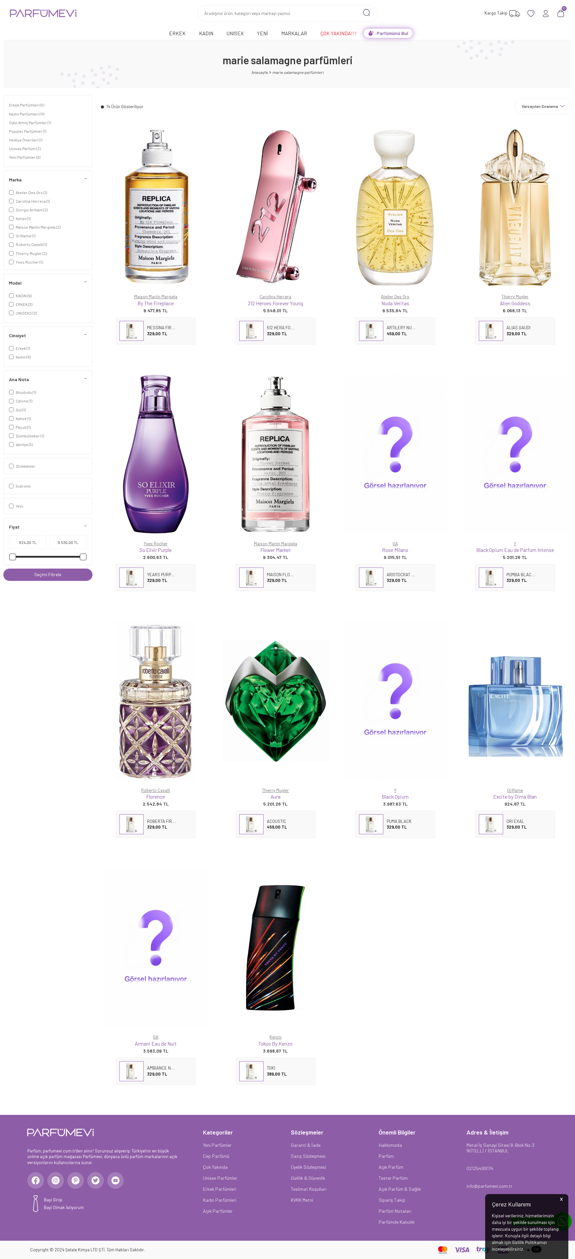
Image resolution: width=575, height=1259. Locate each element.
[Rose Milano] (395, 454)
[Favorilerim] (531, 13)
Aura (276, 796)
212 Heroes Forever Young (275, 303)
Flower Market (275, 550)
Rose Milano (395, 550)
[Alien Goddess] (515, 207)
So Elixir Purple (155, 550)
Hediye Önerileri (25, 139)
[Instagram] (55, 1180)
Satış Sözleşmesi (308, 1156)
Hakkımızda (390, 1145)
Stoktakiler (25, 466)
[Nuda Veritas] (395, 207)
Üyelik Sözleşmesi (308, 1167)
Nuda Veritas (395, 303)
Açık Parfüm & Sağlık (400, 1189)
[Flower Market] (275, 454)
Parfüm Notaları (395, 1211)
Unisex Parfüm (25, 148)
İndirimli (23, 486)
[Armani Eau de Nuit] (155, 948)
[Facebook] (35, 1180)
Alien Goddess (515, 303)
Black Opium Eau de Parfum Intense (515, 550)
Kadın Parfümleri (26, 114)
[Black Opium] (395, 701)
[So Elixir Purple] (155, 454)
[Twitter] (95, 1180)
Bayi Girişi (53, 1199)
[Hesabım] (546, 13)
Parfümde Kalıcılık (397, 1222)
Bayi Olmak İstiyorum (64, 1207)
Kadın (206, 33)
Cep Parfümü (216, 1156)
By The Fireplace (155, 303)
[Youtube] (115, 1180)
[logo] (43, 13)
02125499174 (480, 1168)
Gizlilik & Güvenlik (308, 1178)
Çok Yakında (215, 1167)
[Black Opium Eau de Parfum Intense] (515, 454)
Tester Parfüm (393, 1178)
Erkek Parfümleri (26, 105)
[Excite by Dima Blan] (515, 701)
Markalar (294, 33)
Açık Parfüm (391, 1167)
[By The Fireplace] (155, 207)
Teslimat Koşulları (308, 1189)
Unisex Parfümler (220, 1178)
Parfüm (386, 1156)
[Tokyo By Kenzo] (275, 948)
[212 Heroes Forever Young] (275, 207)
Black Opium (395, 796)
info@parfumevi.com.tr (489, 1186)
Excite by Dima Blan (515, 796)
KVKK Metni (302, 1200)
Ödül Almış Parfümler (30, 122)
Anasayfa (260, 72)
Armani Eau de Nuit (156, 1043)
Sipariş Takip (392, 1200)
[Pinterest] (75, 1180)
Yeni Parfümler (24, 157)
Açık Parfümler (218, 1211)
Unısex (235, 33)
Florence (155, 796)
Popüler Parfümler (27, 131)
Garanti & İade (305, 1145)
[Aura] (275, 701)
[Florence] (155, 701)
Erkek (177, 33)
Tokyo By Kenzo (275, 1043)
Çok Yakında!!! (338, 33)
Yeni (262, 33)
